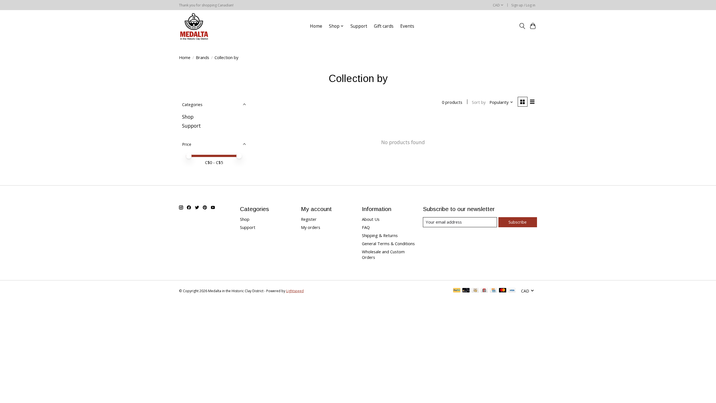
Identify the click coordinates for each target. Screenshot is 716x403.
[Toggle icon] (522, 26)
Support (358, 26)
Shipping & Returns (380, 235)
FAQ (366, 227)
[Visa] (512, 291)
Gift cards (384, 26)
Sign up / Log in (523, 5)
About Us (371, 219)
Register (309, 219)
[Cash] (475, 291)
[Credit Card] (493, 291)
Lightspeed (295, 291)
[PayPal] (456, 291)
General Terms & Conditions (388, 243)
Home (316, 26)
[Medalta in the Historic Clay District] (194, 26)
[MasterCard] (502, 291)
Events (407, 26)
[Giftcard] (484, 291)
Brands (202, 57)
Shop (188, 116)
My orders (310, 227)
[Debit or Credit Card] (466, 291)
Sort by (479, 102)
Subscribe (517, 222)
